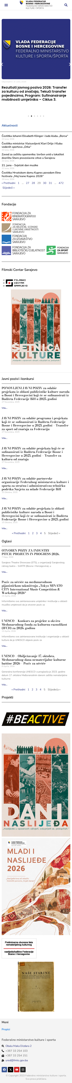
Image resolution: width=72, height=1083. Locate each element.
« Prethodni (8, 183)
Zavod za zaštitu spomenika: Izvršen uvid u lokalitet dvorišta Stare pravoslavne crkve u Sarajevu (33, 156)
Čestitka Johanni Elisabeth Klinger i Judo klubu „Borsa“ (35, 136)
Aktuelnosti (10, 125)
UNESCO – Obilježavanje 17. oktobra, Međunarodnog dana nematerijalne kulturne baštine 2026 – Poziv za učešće (34, 659)
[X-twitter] (10, 1069)
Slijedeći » (9, 188)
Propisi (6, 1029)
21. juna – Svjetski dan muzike (20, 165)
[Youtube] (16, 1069)
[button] (6, 5)
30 (44, 183)
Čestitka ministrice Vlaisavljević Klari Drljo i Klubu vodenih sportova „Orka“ (32, 145)
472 (61, 183)
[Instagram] (23, 1069)
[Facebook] (4, 1069)
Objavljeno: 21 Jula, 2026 (14, 81)
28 (33, 183)
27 (27, 183)
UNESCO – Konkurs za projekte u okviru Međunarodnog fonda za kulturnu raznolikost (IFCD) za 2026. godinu (34, 624)
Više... (4, 408)
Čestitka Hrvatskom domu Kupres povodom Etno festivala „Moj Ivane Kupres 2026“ (31, 174)
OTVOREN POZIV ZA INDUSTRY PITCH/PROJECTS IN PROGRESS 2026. (30, 552)
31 (50, 183)
